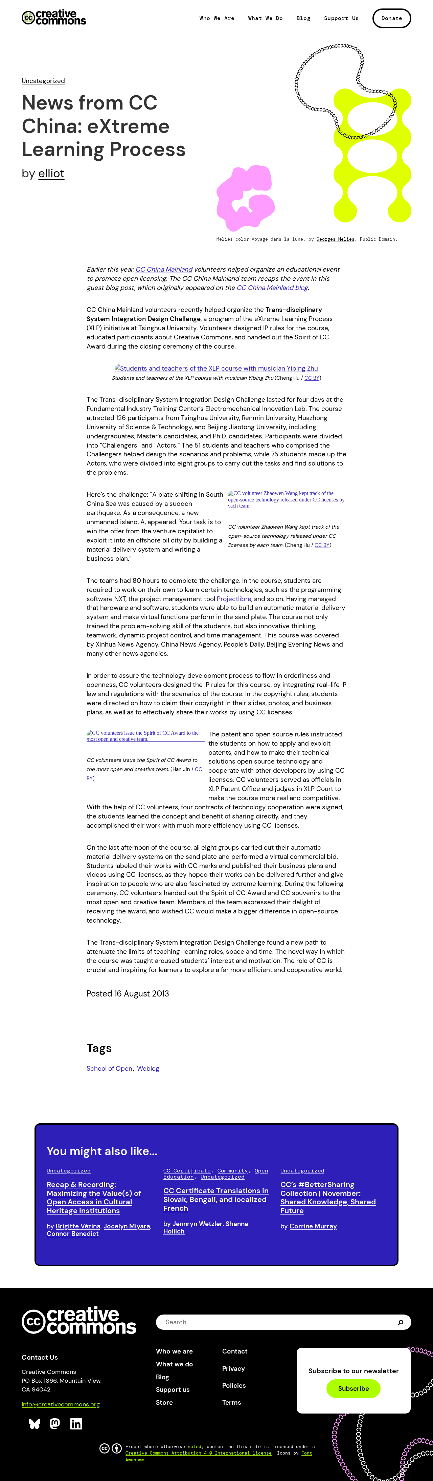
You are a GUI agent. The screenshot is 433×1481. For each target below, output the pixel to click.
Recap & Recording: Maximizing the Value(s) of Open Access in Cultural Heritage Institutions (94, 1198)
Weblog (148, 1068)
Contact (235, 1351)
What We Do (265, 18)
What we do (174, 1364)
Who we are (174, 1351)
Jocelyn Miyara (127, 1226)
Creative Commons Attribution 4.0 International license (199, 1453)
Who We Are (217, 18)
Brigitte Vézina (78, 1226)
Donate (392, 18)
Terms (231, 1402)
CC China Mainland (163, 269)
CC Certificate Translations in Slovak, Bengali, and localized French (216, 1199)
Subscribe (353, 1388)
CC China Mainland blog (272, 287)
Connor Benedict (73, 1233)
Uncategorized (43, 81)
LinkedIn (76, 1424)
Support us (173, 1389)
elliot (51, 173)
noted (194, 1446)
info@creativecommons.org (61, 1404)
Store (164, 1402)
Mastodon (56, 1424)
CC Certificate (187, 1170)
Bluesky (35, 1424)
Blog (304, 18)
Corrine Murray (313, 1226)
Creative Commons (54, 17)
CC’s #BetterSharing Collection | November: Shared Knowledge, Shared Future (328, 1198)
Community (233, 1170)
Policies (234, 1385)
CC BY (311, 378)
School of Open (109, 1068)
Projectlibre (234, 599)
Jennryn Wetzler (198, 1224)
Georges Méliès (336, 239)
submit (400, 1322)
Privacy (233, 1368)
